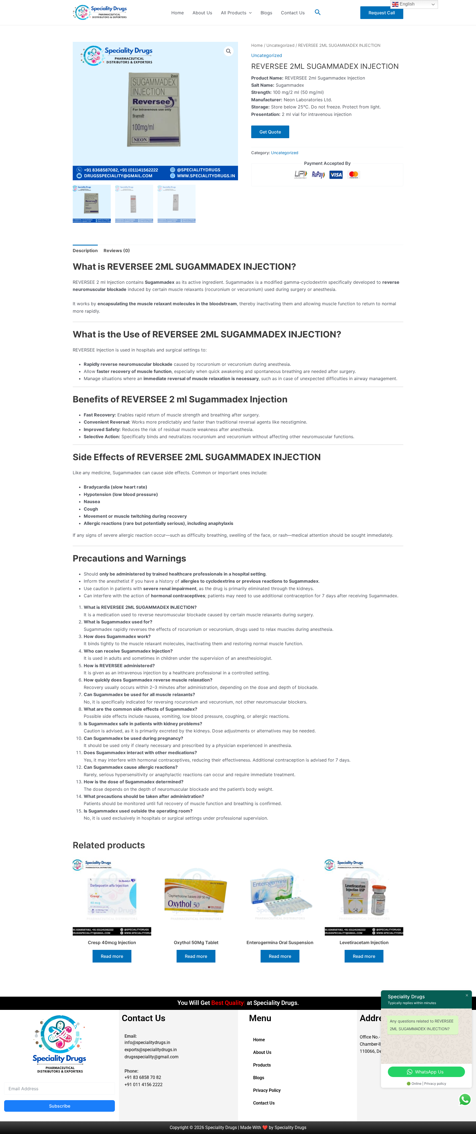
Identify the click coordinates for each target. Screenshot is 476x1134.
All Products (233, 12)
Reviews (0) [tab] (117, 250)
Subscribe (59, 1106)
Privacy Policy (267, 1090)
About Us (202, 12)
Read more (112, 956)
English (407, 4)
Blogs (266, 12)
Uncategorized (280, 45)
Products (262, 1065)
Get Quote (270, 132)
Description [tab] (85, 250)
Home (177, 12)
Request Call (382, 12)
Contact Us (293, 12)
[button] (249, 13)
